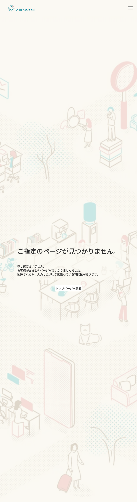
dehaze (130, 8)
